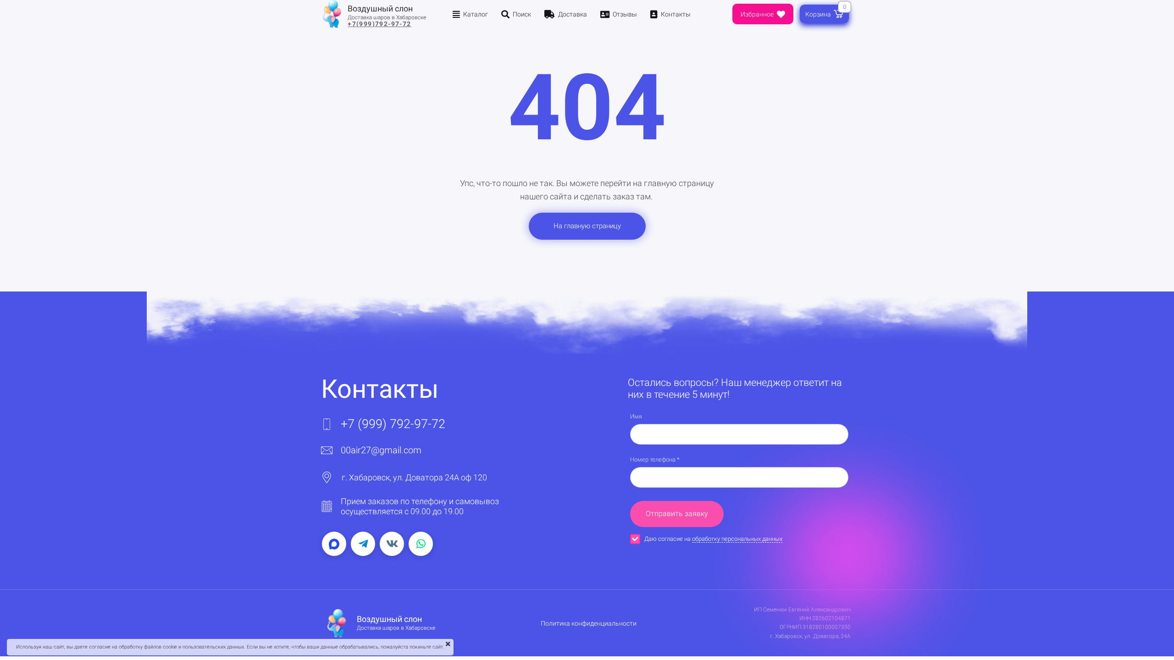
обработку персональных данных (737, 538)
